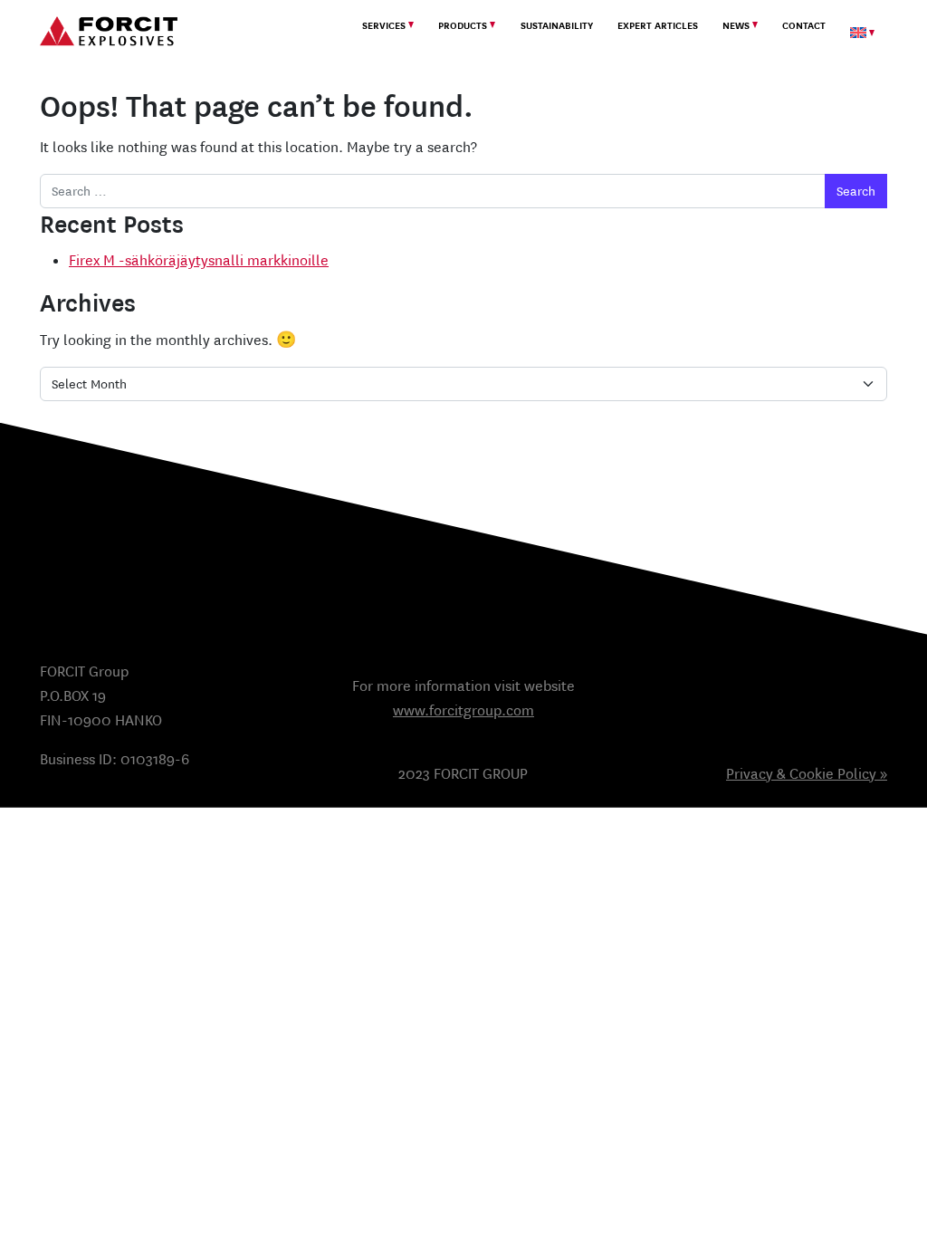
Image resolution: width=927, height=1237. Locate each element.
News (736, 26)
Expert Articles (657, 26)
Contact (804, 26)
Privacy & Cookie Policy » (806, 773)
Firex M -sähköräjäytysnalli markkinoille (199, 260)
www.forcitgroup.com (463, 710)
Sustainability (557, 26)
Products (462, 26)
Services (384, 26)
